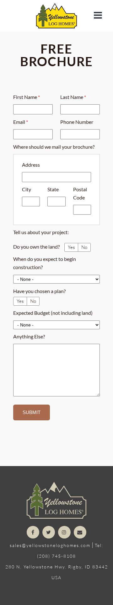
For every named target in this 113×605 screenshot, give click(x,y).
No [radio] (84, 247)
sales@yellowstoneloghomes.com (50, 545)
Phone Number (76, 122)
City (26, 189)
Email (20, 122)
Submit (31, 412)
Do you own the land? (36, 247)
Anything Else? (29, 336)
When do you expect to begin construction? (44, 263)
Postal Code (80, 193)
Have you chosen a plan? (39, 291)
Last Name (73, 97)
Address (31, 165)
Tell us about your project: (41, 232)
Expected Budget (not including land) (53, 313)
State (53, 189)
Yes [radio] (71, 247)
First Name (26, 97)
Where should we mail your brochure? (53, 147)
